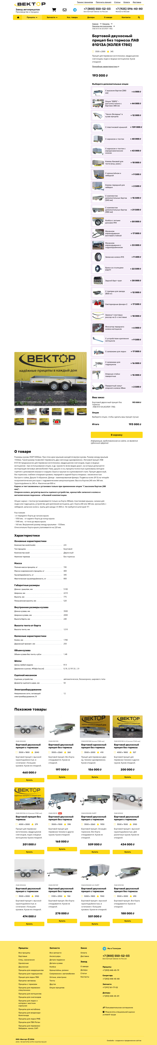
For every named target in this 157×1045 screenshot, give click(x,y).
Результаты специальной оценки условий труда (119, 1013)
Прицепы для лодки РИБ (29, 1019)
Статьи (117, 2)
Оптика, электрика (58, 977)
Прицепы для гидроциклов (30, 974)
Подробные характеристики (105, 66)
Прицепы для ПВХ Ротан (29, 1022)
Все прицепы (24, 953)
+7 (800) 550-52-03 (97, 8)
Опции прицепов (57, 988)
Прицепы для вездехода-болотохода (30, 1014)
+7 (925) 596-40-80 (129, 8)
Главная (95, 24)
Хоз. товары (72, 17)
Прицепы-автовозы (27, 981)
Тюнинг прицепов (85, 2)
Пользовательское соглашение (119, 1007)
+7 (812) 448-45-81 (111, 996)
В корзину (116, 434)
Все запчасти (55, 953)
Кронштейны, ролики (59, 970)
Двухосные (23, 967)
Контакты (126, 17)
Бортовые (23, 956)
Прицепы (31, 17)
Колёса (53, 967)
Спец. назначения (27, 960)
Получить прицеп (103, 2)
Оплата (126, 2)
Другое (53, 984)
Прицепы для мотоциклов (30, 994)
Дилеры (91, 17)
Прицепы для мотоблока (29, 1009)
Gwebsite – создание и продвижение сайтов (124, 1041)
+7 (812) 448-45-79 (111, 970)
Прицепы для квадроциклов (31, 970)
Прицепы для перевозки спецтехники (29, 989)
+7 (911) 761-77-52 (110, 987)
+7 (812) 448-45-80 (111, 979)
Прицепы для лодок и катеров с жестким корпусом (28, 1003)
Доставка (137, 2)
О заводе (108, 17)
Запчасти (51, 17)
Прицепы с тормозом (28, 984)
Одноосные (24, 963)
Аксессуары (55, 956)
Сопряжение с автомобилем (62, 974)
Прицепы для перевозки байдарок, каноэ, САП (29, 1027)
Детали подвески (57, 960)
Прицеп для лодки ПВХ (29, 977)
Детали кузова (56, 963)
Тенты (52, 981)
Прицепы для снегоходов (102, 26)
